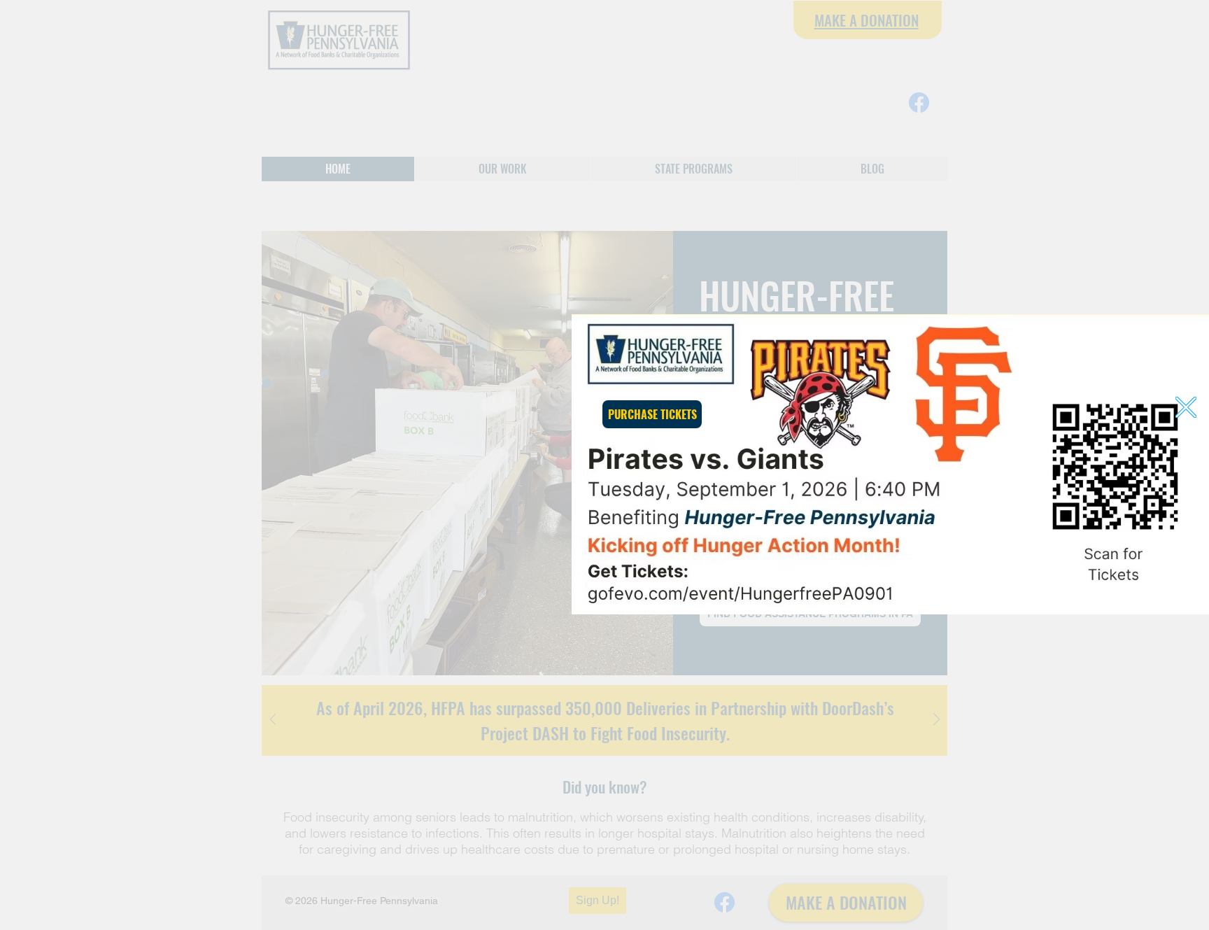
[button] (1185, 407)
